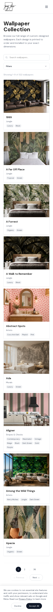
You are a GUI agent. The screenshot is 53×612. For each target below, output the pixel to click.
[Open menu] (46, 7)
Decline (17, 606)
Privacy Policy (25, 599)
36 (34, 569)
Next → (36, 577)
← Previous (18, 577)
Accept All (34, 606)
